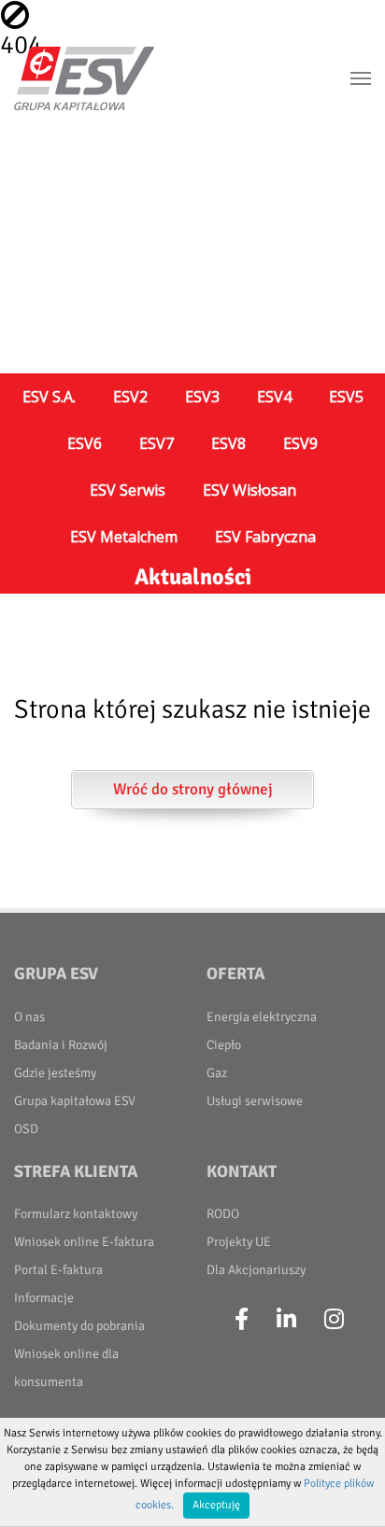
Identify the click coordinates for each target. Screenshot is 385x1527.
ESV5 (346, 396)
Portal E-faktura (58, 1270)
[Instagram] (334, 1320)
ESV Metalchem (124, 536)
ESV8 (228, 443)
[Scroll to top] (348, 1490)
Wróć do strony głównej (193, 789)
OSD (26, 1129)
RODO (223, 1214)
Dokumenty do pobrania (79, 1326)
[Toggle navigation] (360, 78)
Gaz (217, 1073)
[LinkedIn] (286, 1320)
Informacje (44, 1298)
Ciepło (224, 1045)
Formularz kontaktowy (75, 1214)
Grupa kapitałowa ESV (74, 1101)
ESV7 (156, 443)
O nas (29, 1017)
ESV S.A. (49, 396)
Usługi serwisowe (255, 1101)
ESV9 (300, 443)
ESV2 (130, 396)
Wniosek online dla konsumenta (66, 1368)
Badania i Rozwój (60, 1045)
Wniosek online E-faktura (84, 1242)
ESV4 (274, 396)
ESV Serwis (127, 490)
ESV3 (202, 396)
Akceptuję (216, 1505)
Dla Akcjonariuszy (256, 1270)
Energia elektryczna (262, 1017)
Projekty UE (239, 1242)
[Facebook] (242, 1320)
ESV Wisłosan (249, 490)
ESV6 (84, 443)
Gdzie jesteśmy (55, 1073)
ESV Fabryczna (265, 536)
